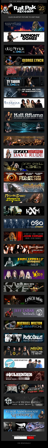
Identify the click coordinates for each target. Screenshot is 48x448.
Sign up (31, 437)
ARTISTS (19, 1)
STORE (14, 1)
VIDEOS (24, 1)
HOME (10, 1)
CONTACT (36, 1)
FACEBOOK (29, 1)
